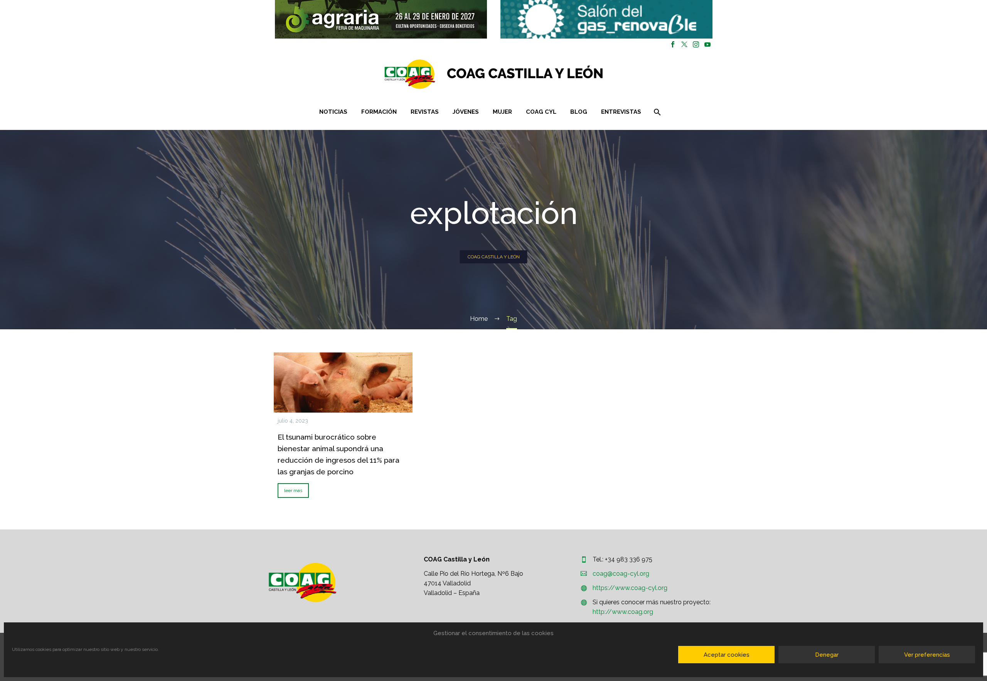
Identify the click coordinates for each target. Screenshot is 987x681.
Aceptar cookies (727, 654)
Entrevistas (621, 111)
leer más (293, 490)
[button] (381, 19)
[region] (381, 19)
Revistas (425, 111)
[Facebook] (673, 44)
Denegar (827, 654)
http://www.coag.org (623, 611)
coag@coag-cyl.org (621, 573)
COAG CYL (541, 111)
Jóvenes (466, 111)
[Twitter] (684, 44)
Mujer (502, 111)
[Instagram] (696, 44)
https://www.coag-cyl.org (630, 588)
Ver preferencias (927, 654)
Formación (379, 111)
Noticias (333, 111)
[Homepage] (539, 74)
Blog (578, 111)
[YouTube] (707, 44)
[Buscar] (656, 112)
